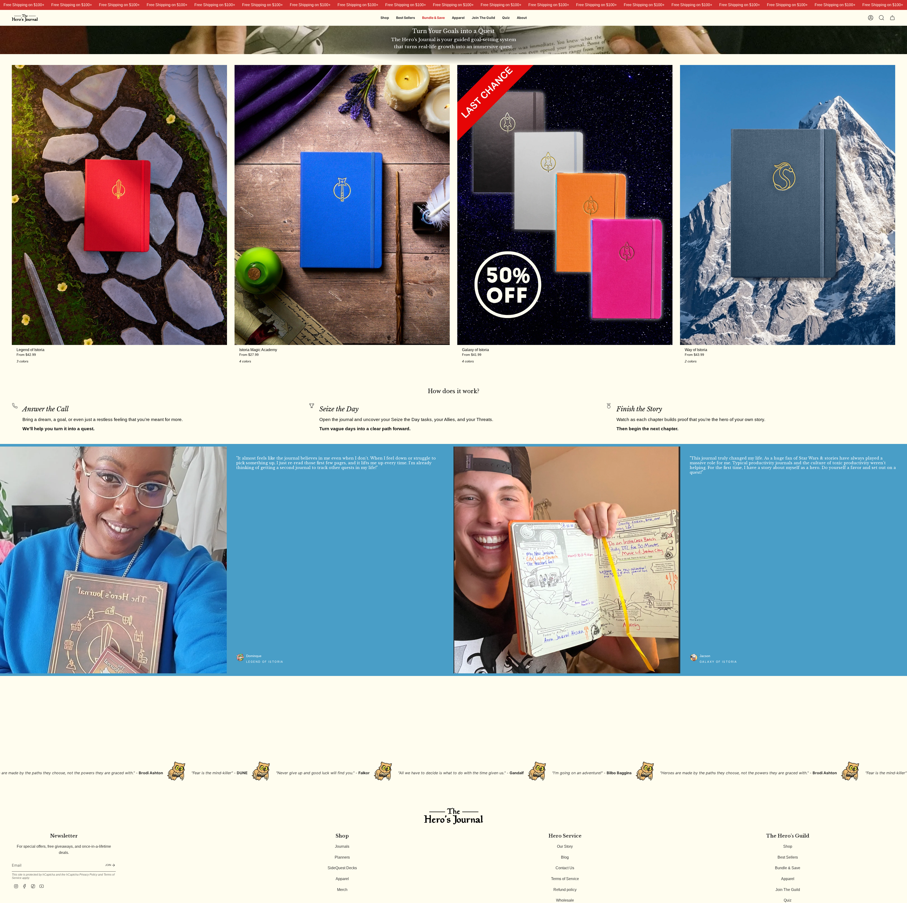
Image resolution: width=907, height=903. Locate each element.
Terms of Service (565, 879)
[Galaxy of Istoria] (564, 205)
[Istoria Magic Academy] (342, 205)
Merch (342, 890)
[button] (385, 17)
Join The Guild (787, 890)
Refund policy (565, 890)
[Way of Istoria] (787, 205)
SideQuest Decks (342, 868)
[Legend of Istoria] (119, 205)
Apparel (342, 879)
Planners (342, 857)
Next (900, 560)
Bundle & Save (787, 868)
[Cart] (892, 18)
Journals (342, 846)
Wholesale (565, 900)
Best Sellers (788, 857)
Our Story (565, 846)
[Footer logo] (453, 816)
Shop (787, 846)
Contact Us (565, 868)
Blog (565, 857)
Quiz (787, 900)
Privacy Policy (88, 874)
